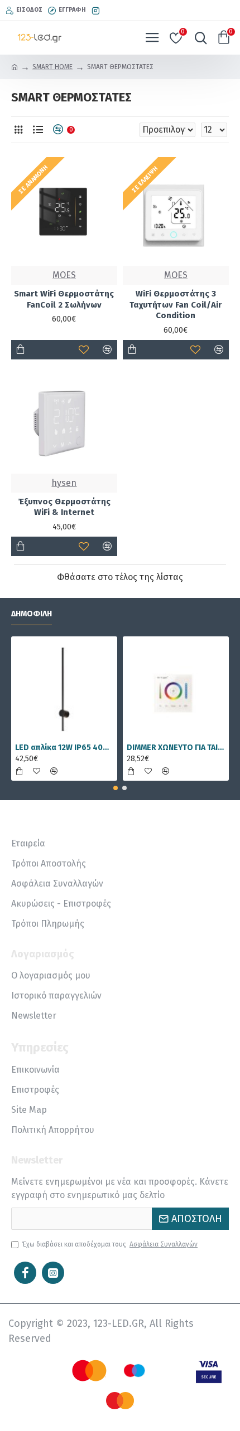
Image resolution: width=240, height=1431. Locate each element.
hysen (63, 483)
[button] (115, 788)
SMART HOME (52, 67)
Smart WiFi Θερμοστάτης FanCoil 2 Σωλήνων (64, 299)
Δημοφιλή (31, 614)
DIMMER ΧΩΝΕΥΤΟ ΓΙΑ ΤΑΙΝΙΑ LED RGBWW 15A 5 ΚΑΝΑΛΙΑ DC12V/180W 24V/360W (176, 747)
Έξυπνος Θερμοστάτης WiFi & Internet (64, 507)
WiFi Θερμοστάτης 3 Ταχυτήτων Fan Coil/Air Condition (175, 304)
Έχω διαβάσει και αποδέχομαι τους (110, 1244)
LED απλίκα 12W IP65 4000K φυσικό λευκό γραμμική (64, 747)
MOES (64, 275)
